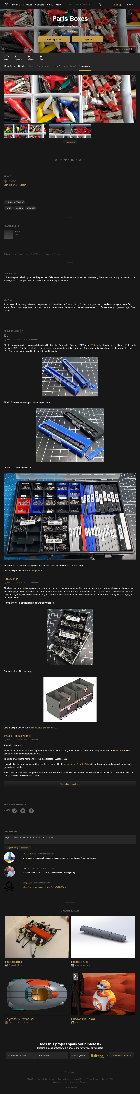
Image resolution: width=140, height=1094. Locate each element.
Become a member (46, 1047)
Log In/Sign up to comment (17, 847)
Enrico (78, 1022)
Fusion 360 (50, 727)
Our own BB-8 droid (83, 1019)
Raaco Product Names (17, 735)
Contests (39, 4)
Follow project (54, 39)
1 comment (33, 339)
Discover (27, 4)
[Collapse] (22, 331)
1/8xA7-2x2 (11, 578)
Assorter (52, 750)
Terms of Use (78, 1079)
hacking (19, 208)
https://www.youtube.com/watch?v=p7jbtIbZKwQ (44, 886)
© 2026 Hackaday (70, 1087)
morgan (26, 882)
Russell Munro (16, 965)
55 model (118, 750)
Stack (50, 4)
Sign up (118, 4)
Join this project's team (15, 184)
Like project (87, 39)
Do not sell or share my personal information (70, 1082)
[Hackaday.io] (7, 4)
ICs (6, 335)
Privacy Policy (92, 1079)
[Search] (100, 4)
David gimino (28, 868)
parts (8, 208)
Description (9, 66)
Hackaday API (107, 1079)
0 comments (34, 582)
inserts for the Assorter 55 (75, 764)
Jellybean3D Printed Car (19, 1019)
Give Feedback (63, 1079)
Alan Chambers (82, 965)
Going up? (71, 1072)
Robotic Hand (79, 961)
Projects (16, 4)
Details (21, 66)
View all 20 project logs (70, 784)
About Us (30, 1079)
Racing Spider (13, 961)
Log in (130, 4)
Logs (57, 66)
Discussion (85, 66)
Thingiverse (36, 570)
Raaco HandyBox (74, 304)
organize (31, 208)
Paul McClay (28, 853)
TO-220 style (97, 345)
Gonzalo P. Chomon (18, 1022)
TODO (18, 231)
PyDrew (72, 31)
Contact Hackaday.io (46, 1079)
